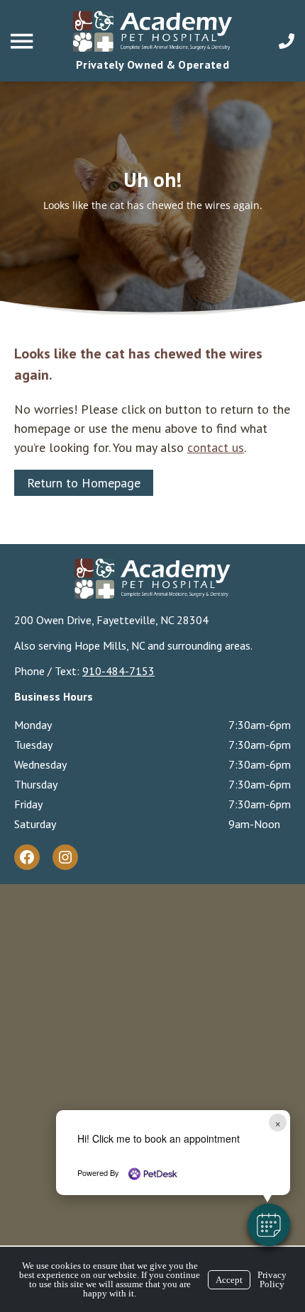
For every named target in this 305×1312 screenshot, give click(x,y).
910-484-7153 (118, 671)
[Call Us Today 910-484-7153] (286, 41)
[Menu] (23, 41)
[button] (269, 1225)
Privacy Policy (272, 1279)
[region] (152, 198)
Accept (229, 1279)
